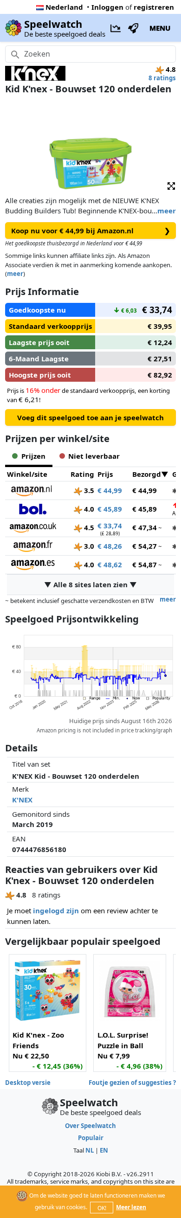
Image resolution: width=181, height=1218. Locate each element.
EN (104, 1150)
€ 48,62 (109, 564)
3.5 (88, 490)
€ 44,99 (109, 490)
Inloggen (107, 7)
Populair (90, 1138)
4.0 (88, 508)
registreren (154, 7)
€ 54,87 (144, 564)
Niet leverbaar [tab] (94, 456)
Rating (82, 474)
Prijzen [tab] (33, 456)
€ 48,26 (109, 546)
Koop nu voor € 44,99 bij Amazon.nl (90, 230)
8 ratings (162, 78)
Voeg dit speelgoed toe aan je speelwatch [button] (90, 417)
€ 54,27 (144, 546)
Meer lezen (131, 1207)
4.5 (88, 527)
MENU (159, 27)
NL (89, 1150)
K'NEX (22, 799)
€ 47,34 (144, 527)
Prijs (105, 474)
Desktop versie (28, 1082)
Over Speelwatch (90, 1126)
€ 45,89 (109, 508)
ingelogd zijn (56, 910)
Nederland (64, 7)
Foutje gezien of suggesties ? (132, 1082)
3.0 (88, 546)
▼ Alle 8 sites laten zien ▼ (90, 584)
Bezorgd (146, 474)
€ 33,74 (109, 525)
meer (166, 210)
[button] (171, 185)
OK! (101, 1208)
